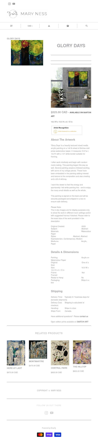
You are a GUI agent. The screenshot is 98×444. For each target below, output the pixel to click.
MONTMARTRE (36, 361)
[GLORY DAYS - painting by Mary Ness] (71, 87)
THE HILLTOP (79, 366)
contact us (84, 316)
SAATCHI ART (82, 321)
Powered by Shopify (49, 428)
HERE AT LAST (14, 368)
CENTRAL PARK (59, 367)
